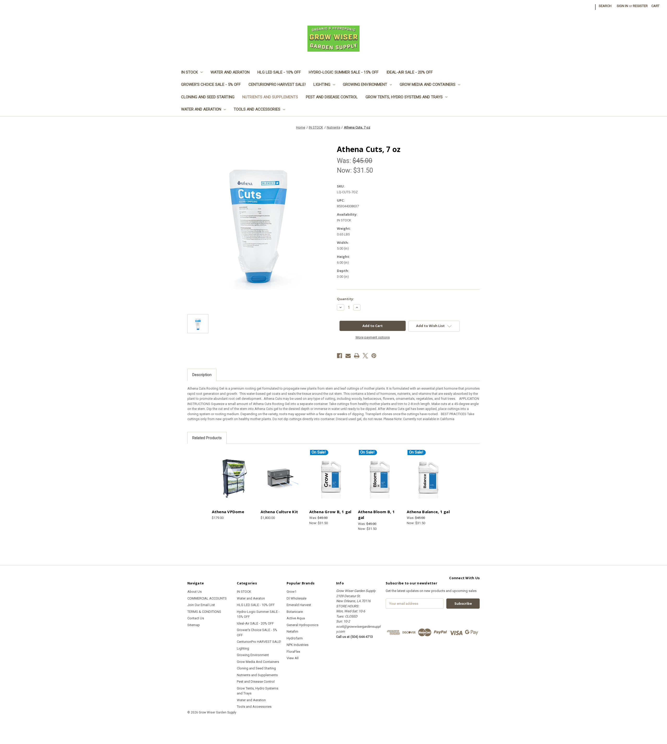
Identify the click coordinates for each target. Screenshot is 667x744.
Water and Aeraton (230, 72)
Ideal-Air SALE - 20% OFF (409, 72)
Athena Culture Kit (279, 511)
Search (605, 6)
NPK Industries (297, 645)
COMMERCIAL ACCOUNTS (207, 598)
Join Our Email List (201, 605)
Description (202, 374)
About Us (194, 592)
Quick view (232, 473)
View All (293, 658)
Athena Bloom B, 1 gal (376, 514)
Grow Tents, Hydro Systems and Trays (404, 97)
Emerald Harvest (299, 605)
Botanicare (295, 612)
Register (640, 6)
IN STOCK (189, 72)
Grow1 (292, 592)
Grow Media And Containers (427, 84)
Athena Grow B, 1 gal (330, 511)
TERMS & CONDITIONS (204, 612)
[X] (365, 355)
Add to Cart (233, 481)
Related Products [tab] (207, 437)
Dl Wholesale (296, 598)
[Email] (348, 355)
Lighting (321, 84)
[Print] (356, 355)
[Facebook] (339, 355)
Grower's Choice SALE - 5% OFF (211, 84)
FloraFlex (293, 652)
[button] (333, 724)
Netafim (292, 631)
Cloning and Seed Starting (207, 97)
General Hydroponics (302, 625)
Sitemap (193, 625)
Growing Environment (365, 84)
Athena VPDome (228, 511)
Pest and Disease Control (332, 97)
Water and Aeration (201, 109)
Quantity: (345, 299)
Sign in (622, 6)
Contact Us (195, 618)
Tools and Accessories (257, 109)
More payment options (373, 337)
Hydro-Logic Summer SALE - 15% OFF (344, 72)
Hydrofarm (295, 638)
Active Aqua (296, 618)
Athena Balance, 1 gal (428, 511)
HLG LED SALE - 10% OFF (279, 72)
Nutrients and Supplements (270, 97)
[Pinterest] (373, 355)
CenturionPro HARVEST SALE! (277, 84)
